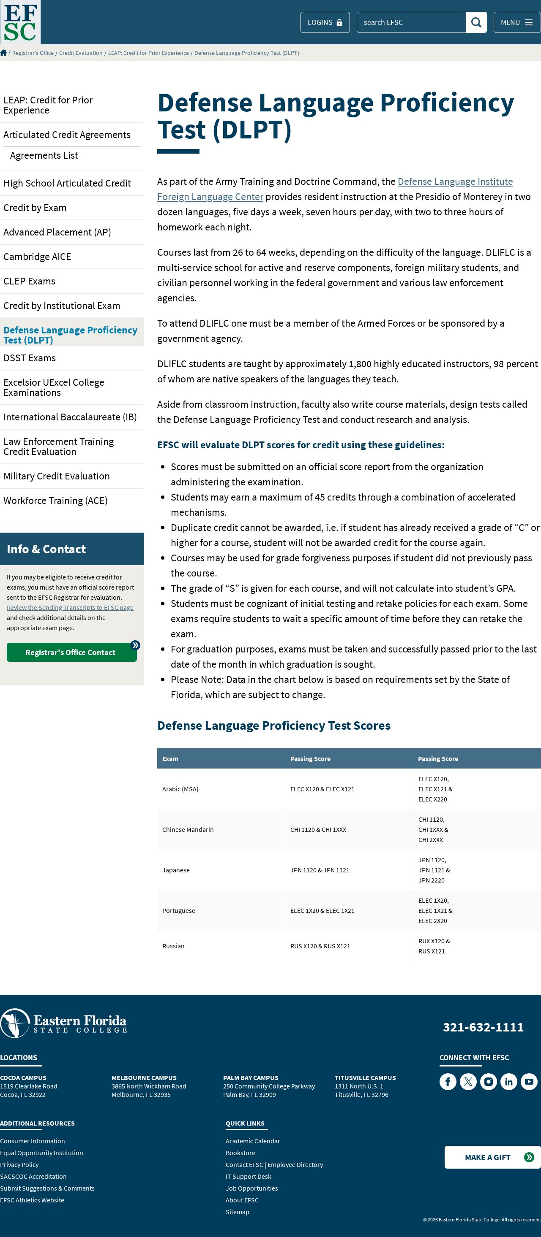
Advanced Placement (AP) (57, 231)
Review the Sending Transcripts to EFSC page (70, 607)
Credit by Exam (35, 207)
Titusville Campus (365, 1077)
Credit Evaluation (81, 53)
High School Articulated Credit (67, 182)
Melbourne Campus (144, 1077)
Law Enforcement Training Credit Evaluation (58, 446)
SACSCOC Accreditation (33, 1176)
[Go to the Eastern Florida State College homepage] (63, 1022)
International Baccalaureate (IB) (70, 416)
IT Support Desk (248, 1176)
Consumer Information (32, 1141)
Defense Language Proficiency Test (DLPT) (246, 53)
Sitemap (237, 1211)
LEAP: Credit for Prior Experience (148, 53)
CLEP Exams (29, 280)
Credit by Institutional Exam (61, 305)
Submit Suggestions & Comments (47, 1188)
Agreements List (44, 155)
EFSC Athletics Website (32, 1200)
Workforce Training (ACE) (55, 500)
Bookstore (240, 1152)
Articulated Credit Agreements (67, 134)
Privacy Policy (19, 1164)
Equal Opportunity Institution (41, 1152)
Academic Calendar (253, 1141)
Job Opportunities (252, 1188)
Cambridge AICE (37, 256)
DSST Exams (29, 357)
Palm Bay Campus (251, 1077)
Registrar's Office (33, 53)
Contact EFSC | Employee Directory (274, 1164)
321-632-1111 (483, 1026)
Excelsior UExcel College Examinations (53, 387)
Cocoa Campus (23, 1077)
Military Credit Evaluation (56, 475)
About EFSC (242, 1200)
